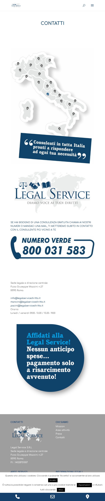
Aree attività (63, 430)
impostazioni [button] (84, 485)
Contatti (60, 437)
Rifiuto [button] (61, 490)
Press (59, 434)
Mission (60, 426)
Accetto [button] (53, 480)
